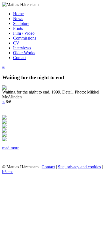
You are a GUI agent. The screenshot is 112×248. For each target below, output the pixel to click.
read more (10, 148)
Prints (18, 28)
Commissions (24, 38)
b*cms (7, 171)
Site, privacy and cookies (79, 167)
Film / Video (24, 33)
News (18, 18)
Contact (19, 57)
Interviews (22, 48)
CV (16, 43)
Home (18, 13)
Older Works (24, 52)
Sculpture (21, 23)
